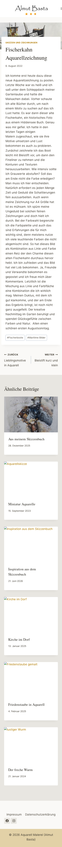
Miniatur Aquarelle (21, 504)
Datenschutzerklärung (40, 814)
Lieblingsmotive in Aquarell (15, 360)
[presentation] (31, 414)
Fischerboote (15, 337)
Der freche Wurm (20, 769)
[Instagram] (14, 821)
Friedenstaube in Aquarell (26, 704)
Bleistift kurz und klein (46, 360)
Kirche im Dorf (19, 639)
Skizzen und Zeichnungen (22, 42)
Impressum (14, 814)
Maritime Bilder (36, 337)
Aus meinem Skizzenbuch (26, 439)
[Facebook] (7, 821)
